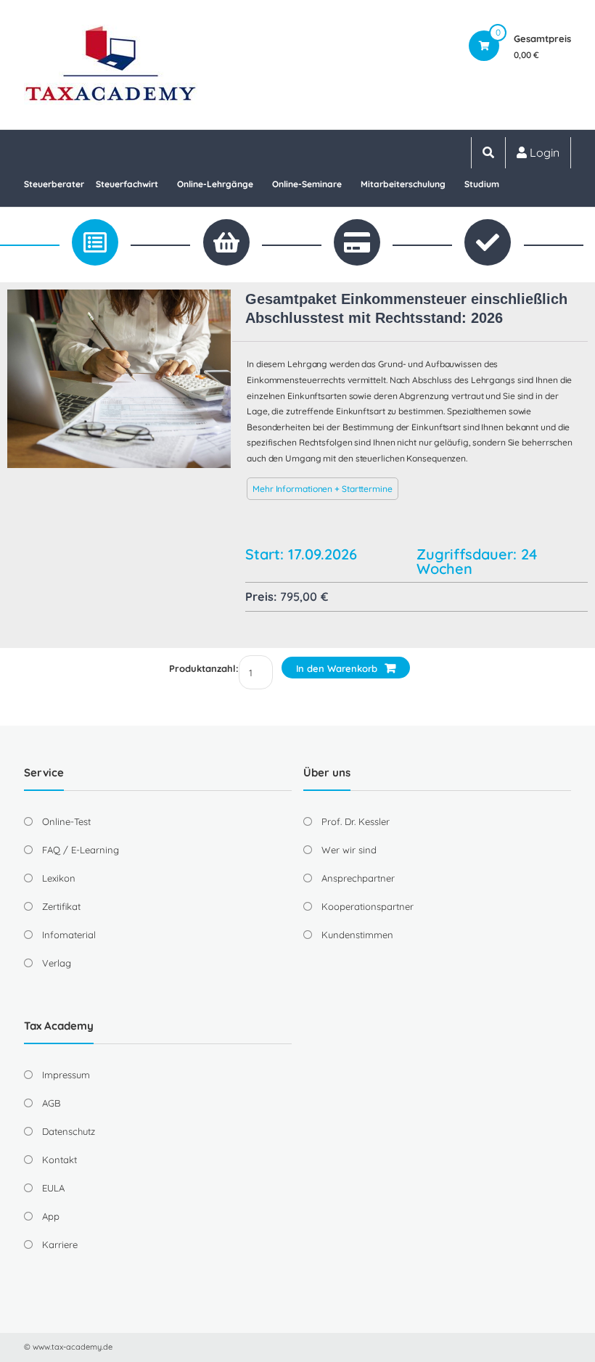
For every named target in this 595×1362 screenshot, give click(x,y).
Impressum (66, 1074)
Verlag (56, 963)
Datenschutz (68, 1131)
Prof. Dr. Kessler (355, 821)
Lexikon (58, 878)
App (51, 1216)
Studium (481, 184)
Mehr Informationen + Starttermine (323, 488)
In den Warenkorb (336, 668)
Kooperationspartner (367, 906)
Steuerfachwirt (127, 184)
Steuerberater (54, 184)
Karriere (60, 1244)
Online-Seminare (307, 184)
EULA (53, 1188)
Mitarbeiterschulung (403, 184)
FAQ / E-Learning (80, 850)
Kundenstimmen (357, 934)
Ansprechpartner (358, 878)
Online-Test (66, 821)
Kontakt (59, 1159)
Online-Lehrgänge (215, 184)
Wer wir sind (349, 850)
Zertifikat (61, 906)
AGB (51, 1103)
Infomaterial (69, 934)
